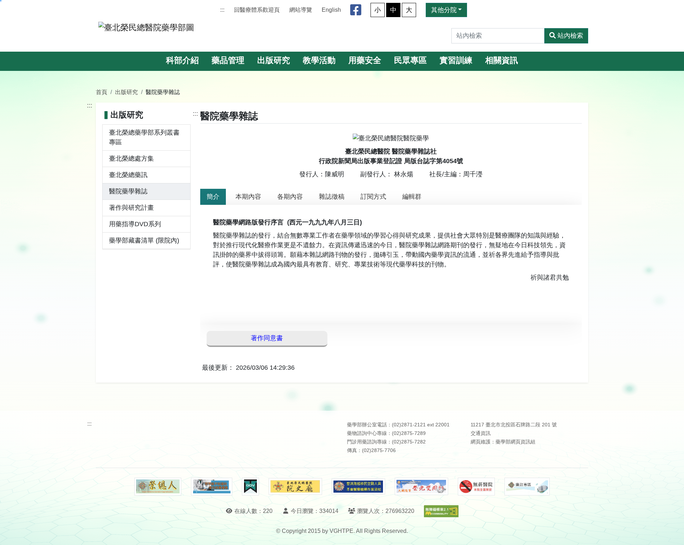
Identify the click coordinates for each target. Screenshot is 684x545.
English (331, 10)
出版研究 (273, 60)
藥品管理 (228, 60)
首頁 (101, 92)
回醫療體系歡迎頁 (257, 10)
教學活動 (319, 60)
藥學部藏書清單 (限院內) (144, 240)
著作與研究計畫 (131, 207)
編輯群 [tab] (411, 196)
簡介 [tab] (213, 196)
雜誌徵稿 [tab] (331, 196)
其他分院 (444, 10)
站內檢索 (570, 35)
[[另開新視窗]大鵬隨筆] (421, 486)
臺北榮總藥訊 (128, 174)
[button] (672, 532)
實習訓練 (456, 60)
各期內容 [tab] (290, 196)
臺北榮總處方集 (131, 158)
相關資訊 (501, 60)
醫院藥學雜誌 (128, 191)
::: (222, 10)
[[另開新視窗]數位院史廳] (295, 486)
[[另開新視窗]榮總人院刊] (157, 486)
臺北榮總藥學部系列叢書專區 (144, 137)
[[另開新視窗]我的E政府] (250, 486)
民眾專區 (410, 60)
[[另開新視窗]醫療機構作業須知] (358, 486)
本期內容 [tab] (248, 196)
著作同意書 (267, 338)
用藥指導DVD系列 (135, 224)
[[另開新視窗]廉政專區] (527, 486)
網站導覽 (300, 10)
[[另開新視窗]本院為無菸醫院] (476, 486)
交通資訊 (481, 433)
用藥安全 (364, 60)
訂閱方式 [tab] (373, 196)
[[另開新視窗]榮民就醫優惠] (211, 486)
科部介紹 (182, 60)
